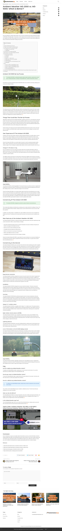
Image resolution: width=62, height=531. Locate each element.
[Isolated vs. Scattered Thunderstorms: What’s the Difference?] (9, 498)
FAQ (5, 63)
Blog (18, 514)
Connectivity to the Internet (8, 53)
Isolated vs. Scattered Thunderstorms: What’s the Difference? (8, 505)
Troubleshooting (45, 11)
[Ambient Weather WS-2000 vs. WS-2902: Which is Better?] (23, 498)
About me (4, 514)
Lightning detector (8, 60)
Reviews (44, 9)
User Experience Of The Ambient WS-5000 (10, 48)
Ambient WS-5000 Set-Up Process (9, 45)
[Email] (39, 455)
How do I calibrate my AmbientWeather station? (12, 66)
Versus (44, 15)
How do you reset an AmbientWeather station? (12, 65)
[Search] (58, 1)
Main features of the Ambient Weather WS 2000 (11, 52)
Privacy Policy (5, 516)
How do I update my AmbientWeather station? (12, 64)
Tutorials (44, 13)
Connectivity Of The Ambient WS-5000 (10, 51)
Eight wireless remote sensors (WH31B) (11, 59)
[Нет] (60, 529)
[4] (27, 403)
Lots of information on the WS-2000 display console (13, 61)
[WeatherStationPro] (9, 1)
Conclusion (6, 71)
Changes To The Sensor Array (10, 49)
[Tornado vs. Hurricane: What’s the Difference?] (52, 498)
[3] (24, 397)
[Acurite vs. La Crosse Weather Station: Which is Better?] (38, 498)
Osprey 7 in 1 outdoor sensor (10, 58)
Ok (45, 529)
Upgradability (7, 50)
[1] (22, 114)
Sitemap (4, 518)
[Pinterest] (36, 455)
